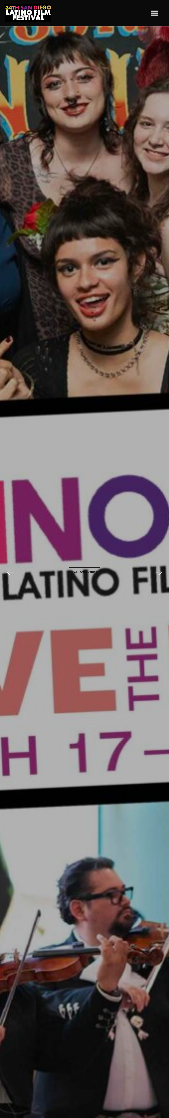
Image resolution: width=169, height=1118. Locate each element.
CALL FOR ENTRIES (84, 572)
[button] (154, 13)
